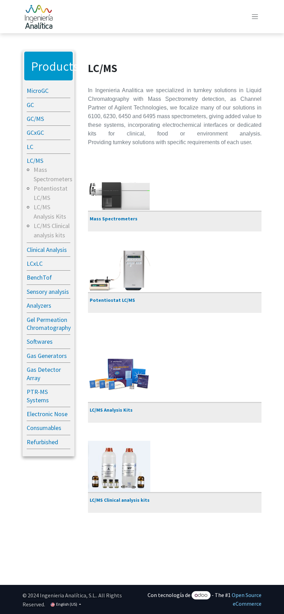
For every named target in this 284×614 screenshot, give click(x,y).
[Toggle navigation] (255, 17)
